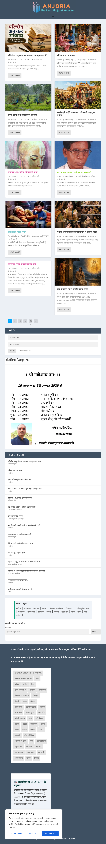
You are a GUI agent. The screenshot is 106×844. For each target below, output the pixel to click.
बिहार (17, 730)
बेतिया (24, 730)
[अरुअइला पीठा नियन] (28, 214)
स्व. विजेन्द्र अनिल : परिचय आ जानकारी (74, 172)
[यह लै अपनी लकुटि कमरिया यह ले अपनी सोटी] (78, 214)
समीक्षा (19, 615)
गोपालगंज (42, 690)
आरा (37, 678)
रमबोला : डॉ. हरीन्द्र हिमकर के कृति (22, 172)
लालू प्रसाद (31, 752)
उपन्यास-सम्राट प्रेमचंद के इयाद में (22, 264)
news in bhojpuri (23, 678)
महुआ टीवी (18, 747)
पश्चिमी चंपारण (20, 718)
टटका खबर (18, 707)
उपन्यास (41, 612)
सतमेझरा (38, 60)
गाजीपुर (32, 690)
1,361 (30, 323)
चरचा (9, 574)
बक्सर (17, 724)
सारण (28, 758)
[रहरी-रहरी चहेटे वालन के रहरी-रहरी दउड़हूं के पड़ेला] (78, 95)
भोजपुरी (17, 735)
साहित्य (38, 176)
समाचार (36, 608)
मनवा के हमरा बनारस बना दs (18, 580)
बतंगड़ (25, 724)
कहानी (10, 564)
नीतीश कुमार (30, 713)
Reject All (34, 833)
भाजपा (41, 730)
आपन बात (31, 612)
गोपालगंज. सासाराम (22, 696)
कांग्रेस (25, 684)
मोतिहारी (29, 747)
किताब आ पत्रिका (56, 608)
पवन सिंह (41, 713)
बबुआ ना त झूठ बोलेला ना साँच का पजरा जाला (24, 562)
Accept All (50, 833)
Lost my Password (24, 351)
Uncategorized (37, 236)
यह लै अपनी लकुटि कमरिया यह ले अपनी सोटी (77, 232)
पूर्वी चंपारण (39, 718)
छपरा (25, 701)
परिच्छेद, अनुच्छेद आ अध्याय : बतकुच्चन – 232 (28, 55)
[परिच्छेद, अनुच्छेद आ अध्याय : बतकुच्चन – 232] (28, 38)
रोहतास (38, 747)
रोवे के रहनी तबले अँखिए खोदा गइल (72, 289)
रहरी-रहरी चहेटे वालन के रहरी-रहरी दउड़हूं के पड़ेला (76, 114)
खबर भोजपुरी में (20, 690)
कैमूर (32, 684)
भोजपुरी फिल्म (29, 735)
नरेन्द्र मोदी (18, 713)
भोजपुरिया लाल (85, 176)
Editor (17, 60)
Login (11, 351)
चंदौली (17, 701)
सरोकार (93, 176)
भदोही (32, 730)
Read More (14, 75)
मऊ (31, 741)
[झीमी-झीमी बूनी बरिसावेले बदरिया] (28, 97)
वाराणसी (41, 752)
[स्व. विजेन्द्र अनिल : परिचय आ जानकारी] (78, 155)
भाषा (33, 60)
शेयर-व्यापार (70, 608)
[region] (33, 824)
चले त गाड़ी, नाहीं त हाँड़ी (16, 553)
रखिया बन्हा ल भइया (66, 55)
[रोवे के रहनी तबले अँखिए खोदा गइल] (78, 272)
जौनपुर (32, 701)
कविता (34, 176)
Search (8, 628)
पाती (30, 718)
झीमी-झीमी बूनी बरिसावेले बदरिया (22, 115)
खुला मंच (65, 612)
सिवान (36, 758)
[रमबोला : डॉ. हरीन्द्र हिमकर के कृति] (28, 155)
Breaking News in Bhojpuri (28, 673)
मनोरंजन (10, 583)
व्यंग (85, 612)
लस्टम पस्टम (19, 752)
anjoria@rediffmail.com (77, 649)
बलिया (43, 724)
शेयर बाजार (19, 758)
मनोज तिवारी (41, 741)
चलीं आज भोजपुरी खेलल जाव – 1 (20, 589)
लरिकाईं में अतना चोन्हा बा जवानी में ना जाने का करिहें (26, 571)
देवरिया (42, 707)
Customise (17, 833)
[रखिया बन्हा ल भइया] (78, 38)
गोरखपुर (35, 696)
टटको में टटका (31, 707)
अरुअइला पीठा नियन (17, 232)
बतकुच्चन (34, 724)
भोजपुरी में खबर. (20, 741)
